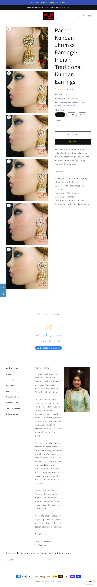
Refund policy (12, 414)
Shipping (58, 98)
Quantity (58, 120)
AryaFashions (44, 581)
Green (60, 115)
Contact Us (10, 385)
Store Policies (12, 402)
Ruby (82, 115)
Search (9, 374)
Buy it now (73, 141)
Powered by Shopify (55, 581)
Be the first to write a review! (48, 348)
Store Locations (13, 397)
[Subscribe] (49, 560)
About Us (10, 380)
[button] (7, 16)
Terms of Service (13, 408)
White (71, 115)
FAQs (8, 391)
